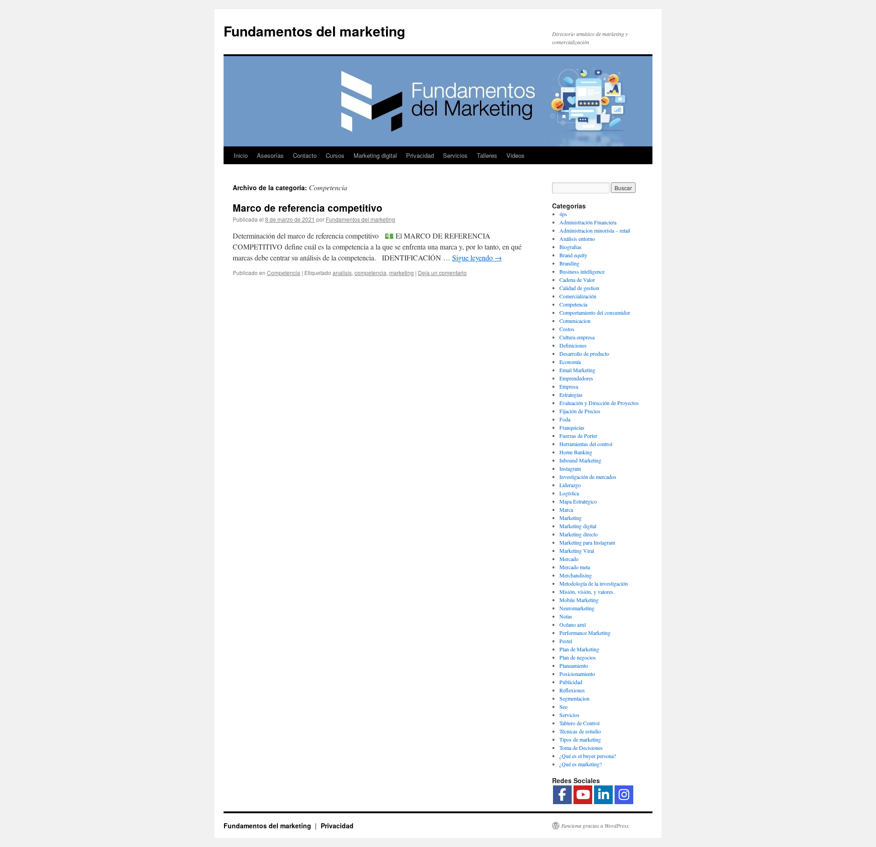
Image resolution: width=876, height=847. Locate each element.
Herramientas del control (585, 443)
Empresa (568, 386)
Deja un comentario (442, 272)
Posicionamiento (577, 673)
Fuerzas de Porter (578, 435)
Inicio (241, 155)
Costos (566, 329)
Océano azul (572, 624)
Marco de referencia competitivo (307, 207)
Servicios (455, 155)
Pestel (565, 640)
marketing (401, 272)
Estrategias (571, 394)
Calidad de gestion (579, 287)
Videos (515, 155)
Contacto (305, 155)
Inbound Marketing (580, 460)
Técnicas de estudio (580, 731)
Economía (570, 361)
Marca (566, 509)
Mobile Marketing (579, 599)
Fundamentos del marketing (314, 31)
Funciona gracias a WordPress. (595, 825)
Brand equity (573, 255)
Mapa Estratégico (578, 501)
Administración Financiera (587, 222)
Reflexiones (572, 690)
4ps (563, 214)
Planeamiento (573, 665)
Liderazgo (570, 484)
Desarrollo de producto (584, 353)
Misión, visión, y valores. (587, 591)
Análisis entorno (577, 238)
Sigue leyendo (477, 257)
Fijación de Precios (579, 411)
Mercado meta (574, 567)
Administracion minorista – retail (594, 230)
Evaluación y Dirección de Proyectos (599, 402)
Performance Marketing (584, 632)
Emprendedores (576, 378)
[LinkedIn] (603, 794)
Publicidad (570, 682)
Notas (565, 616)
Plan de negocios (577, 657)
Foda (564, 419)
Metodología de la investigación (593, 583)
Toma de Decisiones (581, 747)
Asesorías (270, 155)
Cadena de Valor (577, 279)
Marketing (570, 517)
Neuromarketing (576, 608)
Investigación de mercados (587, 476)
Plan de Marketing (579, 649)
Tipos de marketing (580, 739)
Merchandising (575, 575)
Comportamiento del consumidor (594, 312)
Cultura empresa (576, 337)
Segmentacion (574, 698)
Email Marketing (577, 370)
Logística (569, 493)
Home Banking (575, 452)
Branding (569, 263)
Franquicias (571, 427)
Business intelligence (582, 271)
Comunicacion (574, 320)
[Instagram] (624, 794)
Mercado (569, 558)
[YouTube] (583, 794)
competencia (370, 272)
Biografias (570, 246)
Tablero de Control (579, 723)
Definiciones (573, 345)
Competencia (283, 272)
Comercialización (577, 296)
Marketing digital (375, 155)
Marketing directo (578, 534)
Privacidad (420, 155)
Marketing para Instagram (587, 542)
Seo (563, 706)
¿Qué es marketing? (580, 764)
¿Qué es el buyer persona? (587, 755)
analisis (342, 272)
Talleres (487, 155)
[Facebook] (562, 794)
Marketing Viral (576, 550)
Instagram (570, 468)
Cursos (335, 155)
